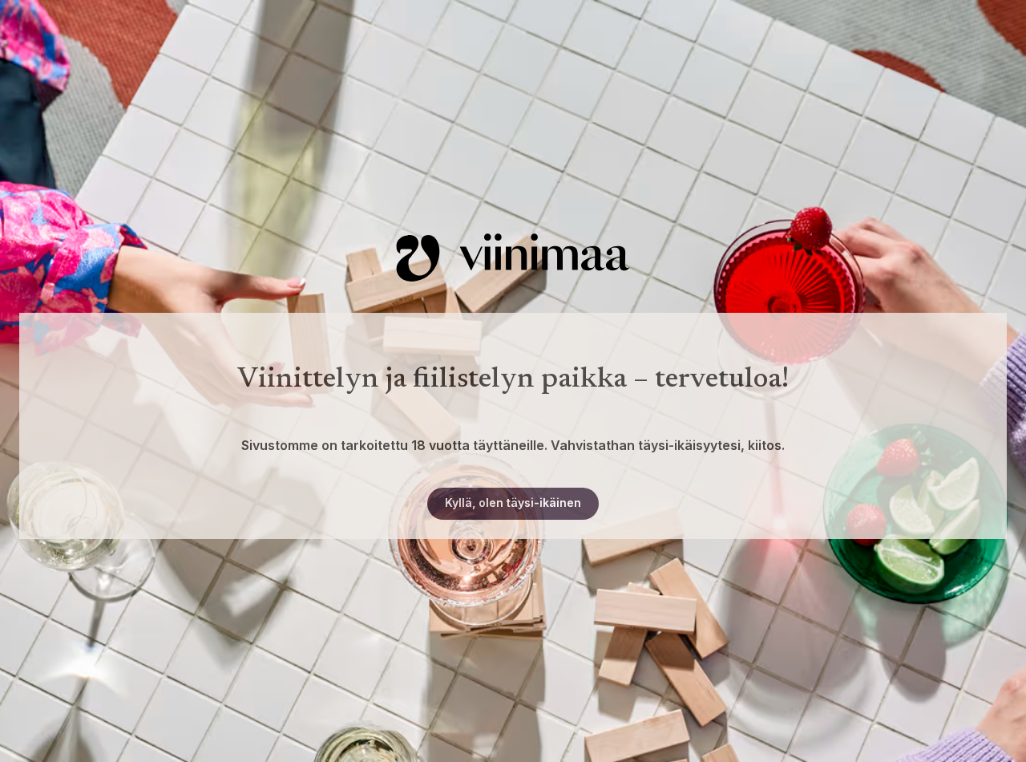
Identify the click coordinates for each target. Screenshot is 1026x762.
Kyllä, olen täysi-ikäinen (513, 502)
